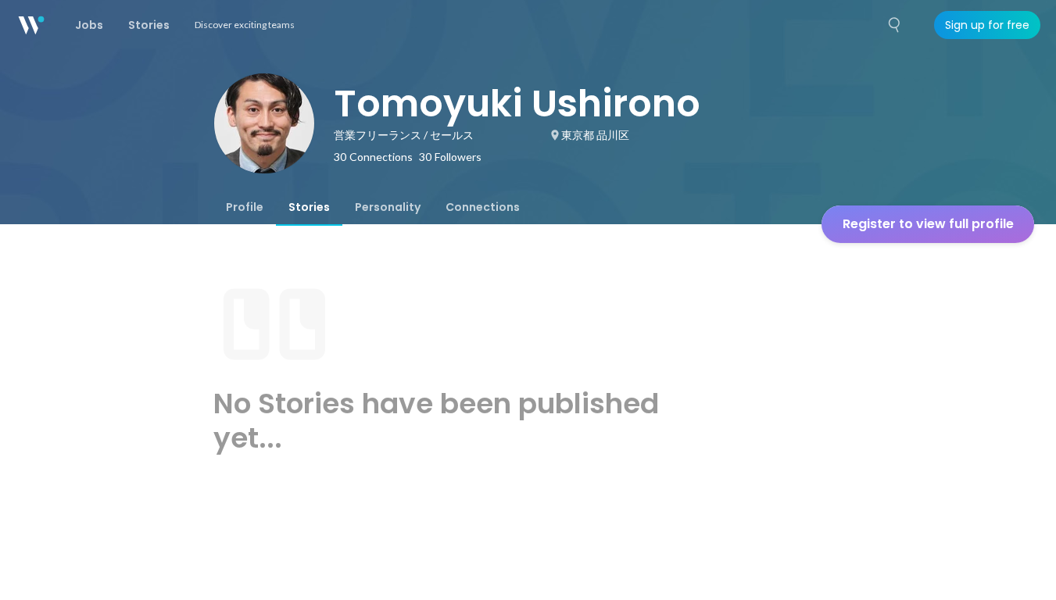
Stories (309, 207)
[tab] (244, 207)
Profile (244, 207)
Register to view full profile (928, 224)
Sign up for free (987, 25)
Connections (483, 207)
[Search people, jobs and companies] (895, 25)
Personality (388, 207)
